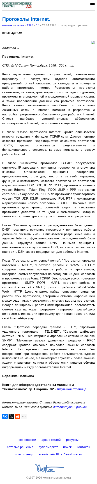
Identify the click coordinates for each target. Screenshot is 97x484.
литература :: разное (70, 407)
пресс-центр (24, 454)
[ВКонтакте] (5, 416)
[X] (11, 416)
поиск (67, 447)
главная (7, 25)
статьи (19, 25)
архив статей (51, 439)
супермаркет (48, 447)
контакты (83, 447)
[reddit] (17, 416)
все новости (27, 439)
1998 (30, 25)
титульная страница (71, 389)
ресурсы (72, 439)
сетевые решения (20, 447)
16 (37, 25)
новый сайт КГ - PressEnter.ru (60, 454)
